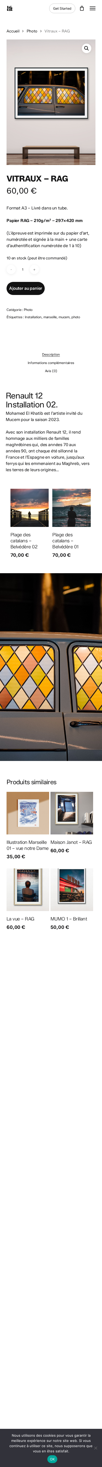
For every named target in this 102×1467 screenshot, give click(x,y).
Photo (32, 31)
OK (52, 1459)
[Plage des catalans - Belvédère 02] (29, 508)
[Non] (95, 1448)
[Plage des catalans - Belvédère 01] (71, 508)
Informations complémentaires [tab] (51, 363)
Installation (33, 317)
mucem (64, 317)
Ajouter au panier (25, 288)
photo (75, 317)
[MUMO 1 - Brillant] (71, 889)
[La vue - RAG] (28, 889)
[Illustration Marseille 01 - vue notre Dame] (28, 813)
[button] (92, 8)
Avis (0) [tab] (51, 371)
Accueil (13, 31)
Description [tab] (51, 354)
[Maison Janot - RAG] (71, 813)
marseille (50, 317)
